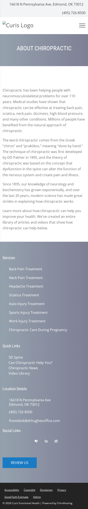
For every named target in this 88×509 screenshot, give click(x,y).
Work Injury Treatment (27, 321)
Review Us (19, 462)
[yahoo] (69, 442)
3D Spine (16, 357)
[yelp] (29, 442)
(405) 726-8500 (73, 12)
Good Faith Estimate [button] (16, 497)
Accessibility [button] (11, 490)
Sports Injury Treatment (28, 312)
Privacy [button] (61, 490)
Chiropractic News (23, 368)
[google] (8, 442)
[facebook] (18, 442)
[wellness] (49, 442)
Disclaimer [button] (46, 490)
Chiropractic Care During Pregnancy (38, 330)
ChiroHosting (64, 503)
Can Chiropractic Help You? (30, 362)
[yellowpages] (59, 442)
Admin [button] (37, 497)
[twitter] (80, 442)
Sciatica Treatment (24, 295)
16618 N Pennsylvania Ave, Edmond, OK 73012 (46, 4)
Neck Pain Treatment (26, 278)
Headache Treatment (26, 286)
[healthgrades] (39, 442)
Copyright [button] (29, 490)
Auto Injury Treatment (27, 304)
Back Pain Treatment (25, 269)
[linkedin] (8, 448)
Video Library (19, 373)
